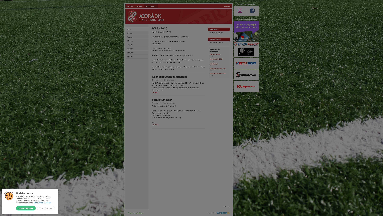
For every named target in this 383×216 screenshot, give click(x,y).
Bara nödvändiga (46, 208)
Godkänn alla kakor (26, 208)
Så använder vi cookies (42, 203)
